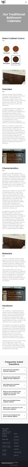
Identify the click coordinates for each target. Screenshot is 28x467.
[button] (14, 370)
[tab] (6, 50)
